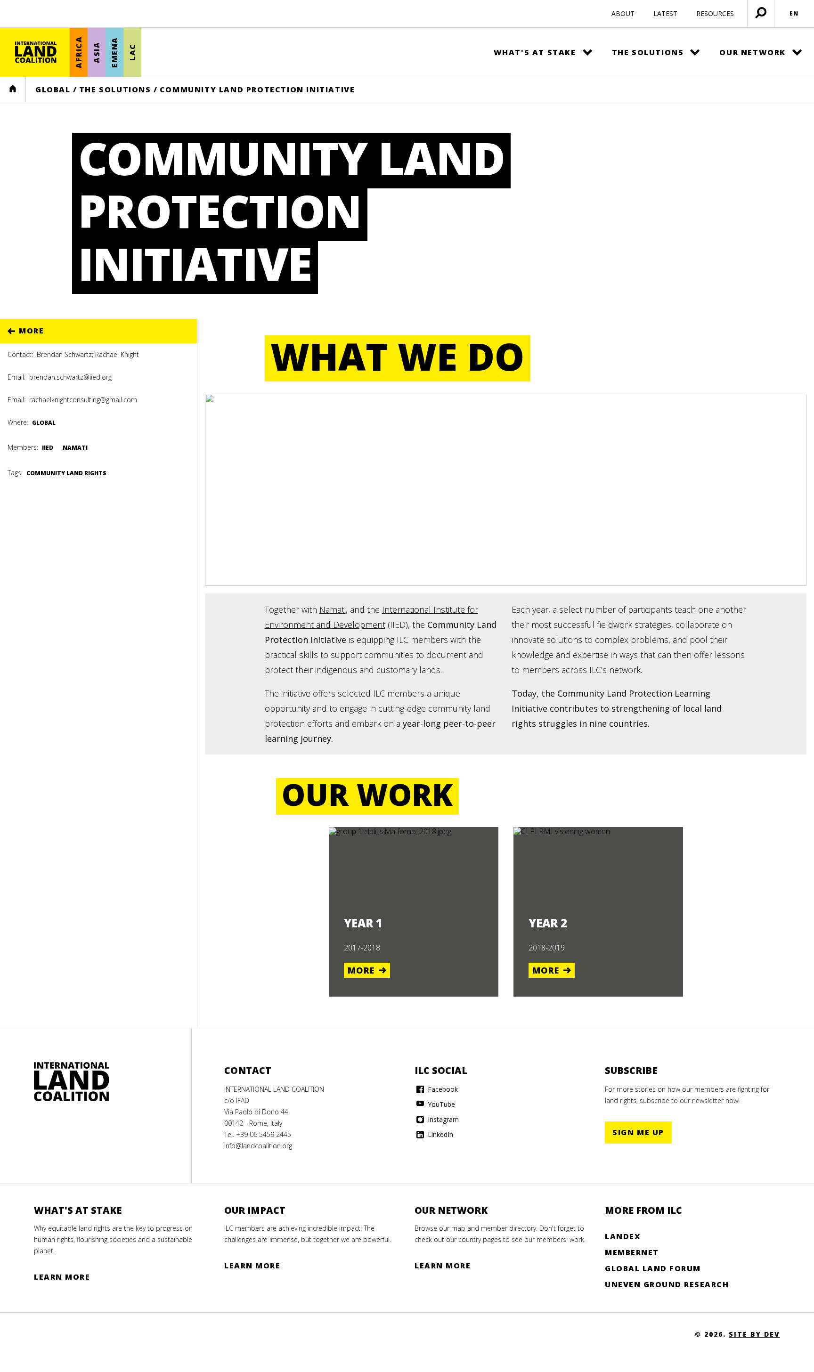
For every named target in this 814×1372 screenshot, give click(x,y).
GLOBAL (53, 89)
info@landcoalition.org (258, 1145)
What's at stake (535, 52)
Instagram (442, 1119)
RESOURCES (715, 13)
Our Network (752, 52)
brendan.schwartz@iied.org (70, 377)
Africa (78, 52)
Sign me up (638, 1132)
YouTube (440, 1104)
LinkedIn (439, 1134)
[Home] (36, 52)
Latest (665, 13)
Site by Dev (754, 1334)
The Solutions (648, 52)
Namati (332, 609)
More (31, 330)
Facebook (442, 1089)
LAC (132, 52)
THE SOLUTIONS (115, 89)
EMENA (114, 52)
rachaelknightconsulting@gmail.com (83, 399)
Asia (96, 52)
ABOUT (623, 13)
